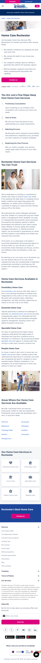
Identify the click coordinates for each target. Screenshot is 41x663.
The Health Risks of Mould (9, 534)
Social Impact (5, 548)
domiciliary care (10, 291)
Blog (2, 562)
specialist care (6, 341)
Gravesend (25, 434)
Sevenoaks (25, 422)
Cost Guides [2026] (7, 531)
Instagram (29, 630)
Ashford (4, 434)
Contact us (13, 80)
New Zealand (28, 651)
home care (27, 197)
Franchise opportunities (8, 555)
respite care (5, 354)
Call (37, 6)
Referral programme (7, 552)
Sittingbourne (6, 438)
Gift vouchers (5, 545)
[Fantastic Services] (20, 6)
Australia (18, 652)
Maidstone (5, 426)
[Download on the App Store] (10, 637)
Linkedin (35, 630)
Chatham (24, 430)
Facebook (5, 630)
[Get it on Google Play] (20, 637)
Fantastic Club (5, 541)
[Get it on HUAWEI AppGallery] (31, 637)
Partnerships (5, 559)
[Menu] (3, 6)
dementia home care (19, 314)
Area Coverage (6, 566)
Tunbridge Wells (7, 430)
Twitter (11, 630)
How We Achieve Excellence (10, 538)
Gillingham (25, 426)
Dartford (4, 422)
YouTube (23, 630)
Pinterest (17, 630)
